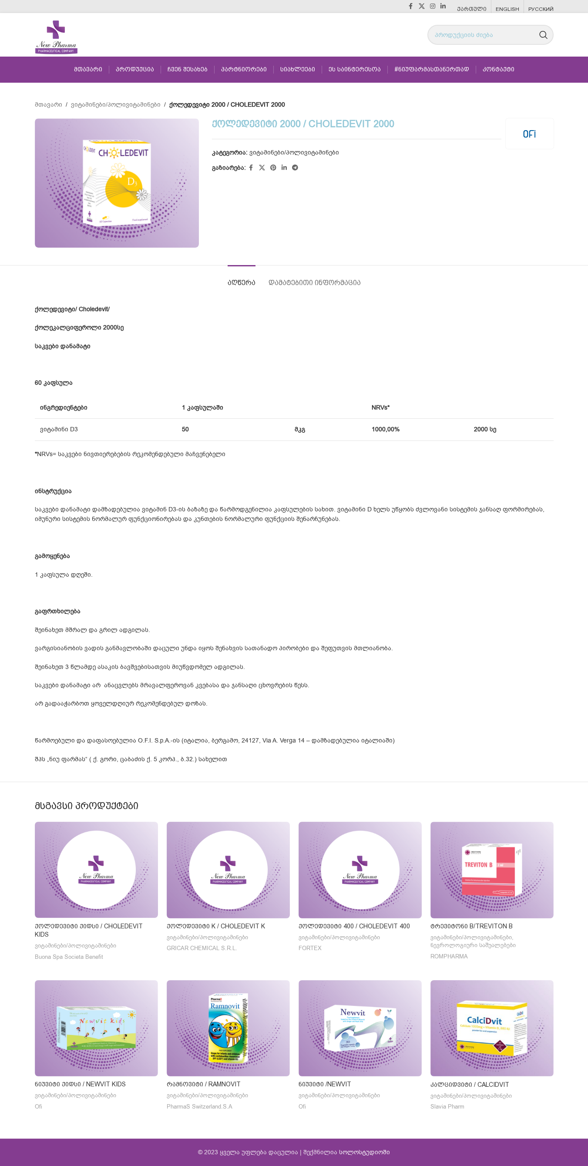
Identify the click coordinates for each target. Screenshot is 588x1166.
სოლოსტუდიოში (364, 1152)
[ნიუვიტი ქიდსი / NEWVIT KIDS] (96, 1028)
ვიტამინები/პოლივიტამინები (116, 105)
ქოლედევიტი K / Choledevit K (216, 926)
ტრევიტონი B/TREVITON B (471, 926)
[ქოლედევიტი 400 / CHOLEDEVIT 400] (360, 870)
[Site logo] (56, 34)
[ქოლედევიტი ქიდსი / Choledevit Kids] (96, 870)
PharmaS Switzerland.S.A (199, 1107)
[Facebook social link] (411, 6)
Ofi (38, 1107)
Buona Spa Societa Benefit (69, 957)
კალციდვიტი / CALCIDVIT (469, 1084)
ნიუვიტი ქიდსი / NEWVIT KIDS (80, 1084)
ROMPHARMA (449, 957)
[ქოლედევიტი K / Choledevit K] (228, 870)
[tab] (241, 278)
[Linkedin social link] (443, 6)
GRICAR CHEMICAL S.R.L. (202, 948)
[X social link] (421, 6)
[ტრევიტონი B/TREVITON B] (492, 870)
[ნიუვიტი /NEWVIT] (360, 1028)
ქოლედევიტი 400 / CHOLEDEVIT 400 (354, 926)
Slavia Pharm (447, 1107)
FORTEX (310, 948)
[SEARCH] (544, 35)
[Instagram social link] (432, 6)
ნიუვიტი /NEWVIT (325, 1084)
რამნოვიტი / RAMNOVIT (204, 1084)
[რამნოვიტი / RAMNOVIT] (228, 1028)
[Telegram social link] (295, 168)
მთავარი (48, 105)
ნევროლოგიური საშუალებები (473, 945)
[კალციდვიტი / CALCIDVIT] (492, 1028)
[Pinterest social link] (273, 168)
